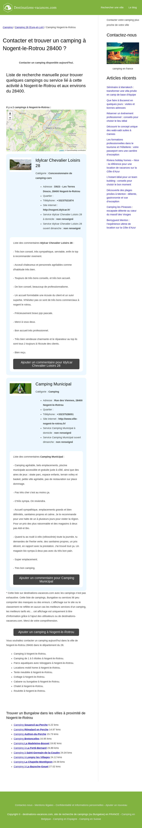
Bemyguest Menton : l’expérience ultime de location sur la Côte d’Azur (121, 224)
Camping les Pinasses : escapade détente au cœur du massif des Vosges (121, 211)
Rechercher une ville (112, 7)
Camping (8, 27)
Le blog (133, 7)
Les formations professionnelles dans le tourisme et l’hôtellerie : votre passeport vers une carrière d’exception (123, 147)
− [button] (10, 117)
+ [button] (10, 113)
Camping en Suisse (90, 819)
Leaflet (61, 150)
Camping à (30, 748)
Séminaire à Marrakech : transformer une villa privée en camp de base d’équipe (122, 91)
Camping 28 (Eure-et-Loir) (29, 27)
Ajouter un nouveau (116, 805)
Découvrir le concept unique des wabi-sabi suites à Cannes (122, 130)
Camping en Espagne (65, 819)
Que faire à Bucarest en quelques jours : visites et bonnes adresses (121, 104)
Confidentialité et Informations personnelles (79, 805)
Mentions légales (44, 805)
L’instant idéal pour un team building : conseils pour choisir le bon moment (122, 181)
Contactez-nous (23, 805)
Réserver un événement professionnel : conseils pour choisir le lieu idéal (122, 117)
